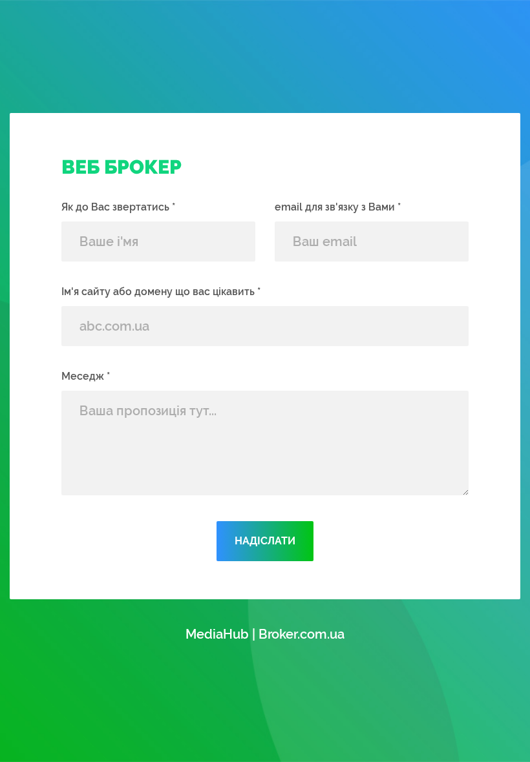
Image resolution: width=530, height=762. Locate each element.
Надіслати (265, 541)
